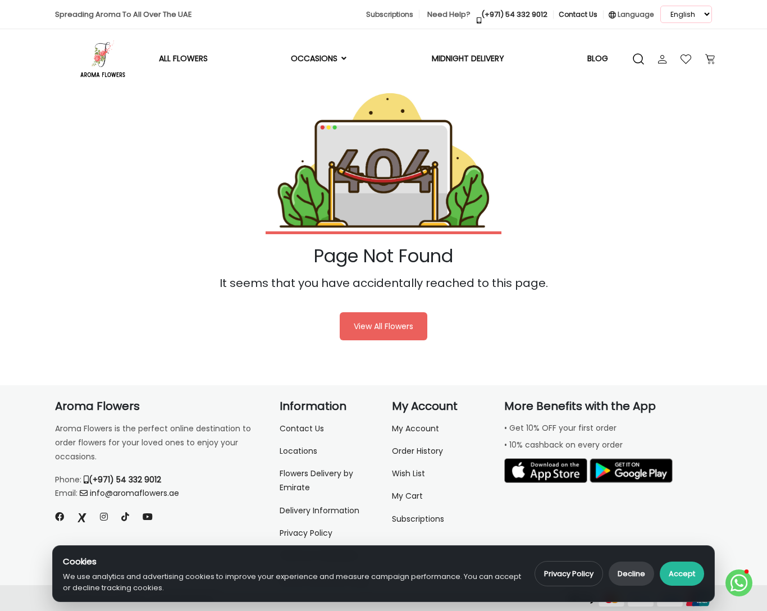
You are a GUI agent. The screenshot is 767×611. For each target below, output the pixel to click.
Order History (417, 451)
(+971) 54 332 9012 (125, 479)
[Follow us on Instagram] (104, 516)
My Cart (407, 495)
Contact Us (302, 428)
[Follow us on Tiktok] (125, 516)
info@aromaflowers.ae (134, 493)
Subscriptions (418, 519)
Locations (298, 451)
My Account (415, 428)
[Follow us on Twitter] (81, 516)
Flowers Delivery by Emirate (316, 480)
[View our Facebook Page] (59, 516)
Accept (682, 573)
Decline (631, 573)
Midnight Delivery (468, 58)
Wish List (408, 473)
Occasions (315, 58)
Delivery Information (319, 510)
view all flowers (383, 326)
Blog (597, 58)
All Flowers (183, 58)
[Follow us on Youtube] (152, 516)
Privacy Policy (568, 573)
